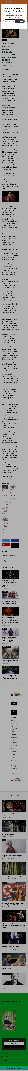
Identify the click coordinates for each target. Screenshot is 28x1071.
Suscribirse (20, 21)
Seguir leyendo (14, 25)
